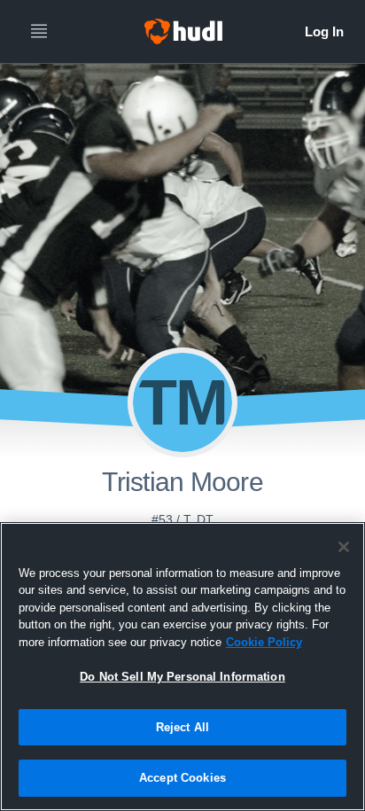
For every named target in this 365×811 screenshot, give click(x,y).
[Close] (343, 546)
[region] (182, 666)
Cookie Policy (264, 642)
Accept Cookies (182, 777)
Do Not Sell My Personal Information (182, 676)
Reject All (182, 727)
